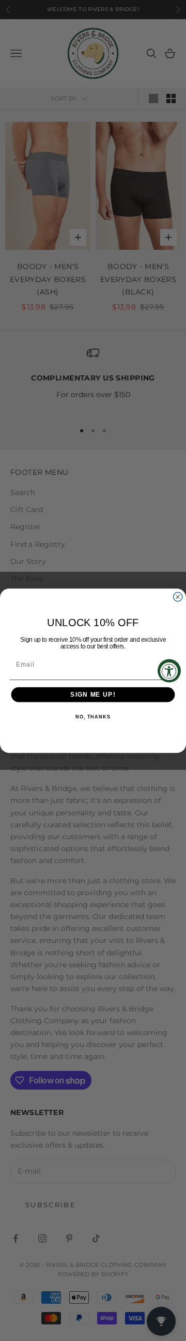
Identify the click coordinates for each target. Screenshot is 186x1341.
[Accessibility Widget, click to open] (169, 670)
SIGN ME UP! (92, 694)
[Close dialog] (178, 596)
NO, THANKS (93, 716)
